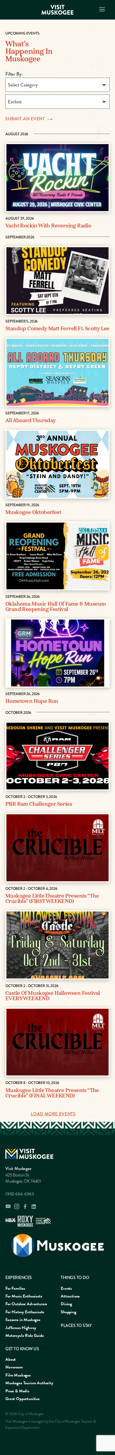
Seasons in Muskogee (22, 1320)
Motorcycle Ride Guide (24, 1335)
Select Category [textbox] (23, 84)
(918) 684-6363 (19, 1194)
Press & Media (17, 1391)
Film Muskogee (18, 1375)
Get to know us (22, 1349)
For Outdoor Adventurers (26, 1304)
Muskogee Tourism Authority (29, 1383)
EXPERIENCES (18, 1277)
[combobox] (57, 85)
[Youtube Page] (8, 1206)
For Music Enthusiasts (23, 1296)
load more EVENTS (53, 1114)
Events (66, 1288)
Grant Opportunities (22, 1399)
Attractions (70, 1296)
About (10, 1359)
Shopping (68, 1312)
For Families (15, 1288)
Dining (66, 1304)
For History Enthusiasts (24, 1312)
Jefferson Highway (20, 1328)
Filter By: (13, 74)
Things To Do (75, 1277)
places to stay (76, 1325)
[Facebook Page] (25, 1206)
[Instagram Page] (16, 1206)
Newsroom (14, 1367)
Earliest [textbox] (15, 101)
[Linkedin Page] (33, 1206)
